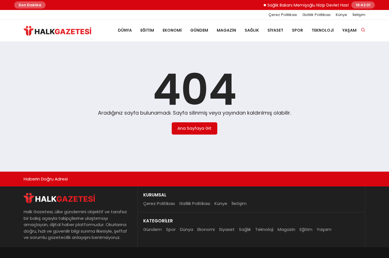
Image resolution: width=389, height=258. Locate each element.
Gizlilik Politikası (316, 14)
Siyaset (275, 30)
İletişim (359, 14)
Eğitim (147, 30)
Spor (297, 30)
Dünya (125, 30)
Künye (341, 14)
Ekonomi (172, 30)
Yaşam (349, 30)
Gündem (199, 30)
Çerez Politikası (283, 14)
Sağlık (252, 30)
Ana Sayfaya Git (194, 128)
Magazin (226, 30)
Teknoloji (323, 30)
